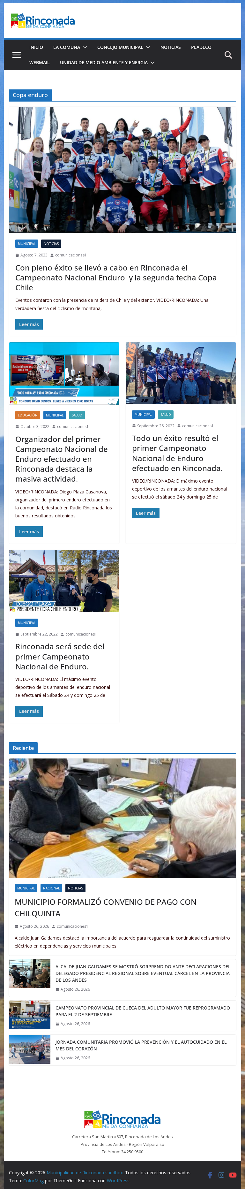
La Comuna (66, 47)
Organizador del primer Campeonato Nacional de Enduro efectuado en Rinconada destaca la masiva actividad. (61, 459)
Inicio (36, 47)
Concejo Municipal (120, 47)
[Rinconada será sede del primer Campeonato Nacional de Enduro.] (64, 581)
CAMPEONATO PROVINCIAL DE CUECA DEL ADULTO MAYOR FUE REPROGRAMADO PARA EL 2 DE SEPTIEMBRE (143, 1011)
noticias (51, 243)
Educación (28, 415)
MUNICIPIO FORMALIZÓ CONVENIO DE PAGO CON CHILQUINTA (106, 907)
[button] (83, 47)
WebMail (39, 62)
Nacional (51, 888)
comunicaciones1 (71, 255)
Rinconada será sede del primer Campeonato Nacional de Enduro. (59, 656)
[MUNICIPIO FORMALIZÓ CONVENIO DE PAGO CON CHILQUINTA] (122, 818)
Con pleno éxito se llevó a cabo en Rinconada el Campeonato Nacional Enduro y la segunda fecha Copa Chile (116, 277)
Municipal (26, 243)
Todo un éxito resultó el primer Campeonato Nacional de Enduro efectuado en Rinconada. (177, 453)
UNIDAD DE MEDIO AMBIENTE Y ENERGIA (104, 62)
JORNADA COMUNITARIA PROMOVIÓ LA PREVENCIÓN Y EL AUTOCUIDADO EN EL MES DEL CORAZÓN (141, 1045)
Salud (77, 415)
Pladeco (201, 47)
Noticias (170, 47)
